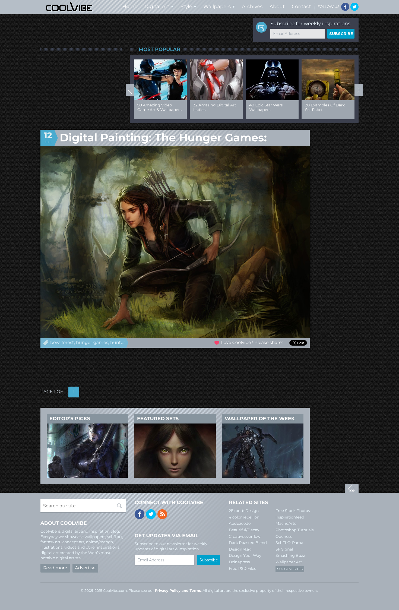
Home (129, 7)
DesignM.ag (240, 549)
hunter (117, 342)
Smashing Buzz (290, 555)
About (277, 7)
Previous (130, 90)
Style (186, 7)
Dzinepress (239, 562)
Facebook (345, 7)
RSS (162, 514)
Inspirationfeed (290, 517)
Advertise (85, 568)
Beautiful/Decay (244, 529)
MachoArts (286, 523)
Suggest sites (290, 569)
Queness (284, 536)
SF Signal (284, 549)
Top (352, 489)
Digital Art (156, 7)
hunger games (92, 342)
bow (54, 342)
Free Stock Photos (293, 510)
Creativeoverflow (245, 536)
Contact (301, 7)
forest (68, 342)
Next (358, 90)
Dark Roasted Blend (248, 542)
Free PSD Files (242, 568)
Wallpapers (217, 7)
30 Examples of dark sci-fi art (325, 107)
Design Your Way (245, 555)
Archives (252, 7)
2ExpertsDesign (244, 510)
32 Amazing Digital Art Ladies (214, 107)
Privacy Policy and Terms (178, 591)
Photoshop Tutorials (295, 529)
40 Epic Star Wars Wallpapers (266, 107)
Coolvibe (69, 6)
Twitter (354, 7)
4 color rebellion (244, 517)
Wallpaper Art (289, 562)
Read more (55, 568)
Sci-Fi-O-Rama (289, 542)
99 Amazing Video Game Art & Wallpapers (159, 107)
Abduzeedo (240, 523)
